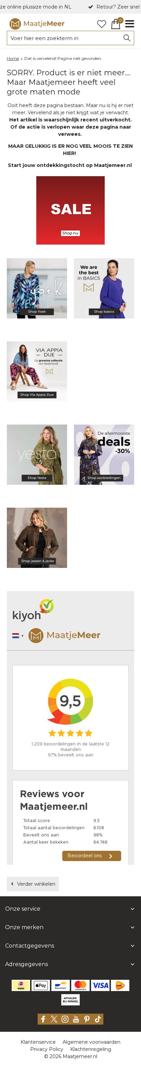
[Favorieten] (101, 24)
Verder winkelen (36, 884)
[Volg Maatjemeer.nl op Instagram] (65, 1019)
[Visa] (100, 985)
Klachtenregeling (90, 1049)
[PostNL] (120, 985)
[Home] (37, 24)
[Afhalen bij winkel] (70, 999)
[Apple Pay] (40, 985)
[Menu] (129, 24)
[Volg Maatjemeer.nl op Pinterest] (86, 1019)
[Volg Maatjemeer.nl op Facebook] (43, 1019)
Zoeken (127, 38)
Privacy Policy (46, 1049)
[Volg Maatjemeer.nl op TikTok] (97, 1019)
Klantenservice (38, 1042)
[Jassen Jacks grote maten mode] (37, 539)
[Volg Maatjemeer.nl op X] (54, 1019)
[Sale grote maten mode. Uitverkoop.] (104, 456)
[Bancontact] (60, 985)
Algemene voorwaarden (91, 1042)
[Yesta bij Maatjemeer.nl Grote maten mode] (37, 456)
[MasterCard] (80, 985)
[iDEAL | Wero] (21, 985)
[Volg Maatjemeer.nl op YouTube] (75, 1019)
